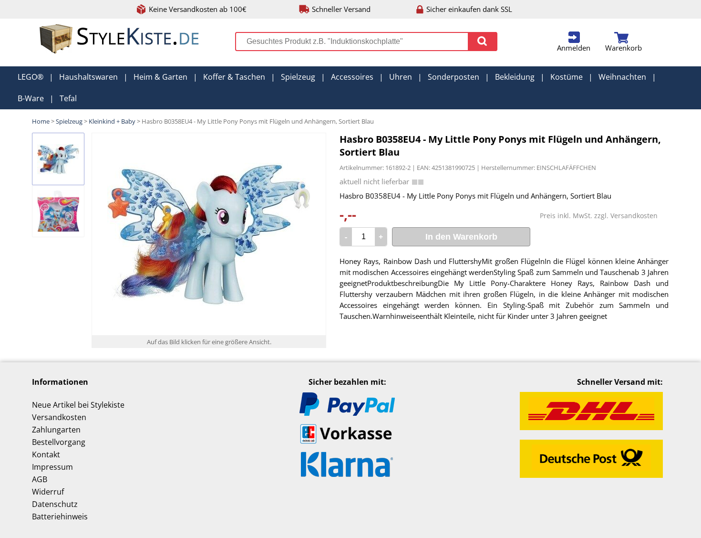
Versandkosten (634, 215)
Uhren (400, 77)
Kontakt (46, 454)
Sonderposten (453, 77)
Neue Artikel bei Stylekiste (78, 405)
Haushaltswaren (88, 77)
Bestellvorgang (58, 442)
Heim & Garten (160, 77)
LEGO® (30, 77)
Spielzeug (298, 77)
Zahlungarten (56, 429)
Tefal (68, 98)
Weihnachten (622, 77)
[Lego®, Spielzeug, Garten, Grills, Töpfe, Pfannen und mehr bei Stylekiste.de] (120, 51)
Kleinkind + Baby (112, 121)
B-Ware (31, 98)
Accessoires (352, 77)
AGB (39, 479)
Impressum (52, 467)
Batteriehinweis (60, 516)
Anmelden (573, 48)
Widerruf (48, 491)
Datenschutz (55, 504)
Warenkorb (623, 48)
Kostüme (566, 77)
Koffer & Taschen (234, 77)
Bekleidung (515, 77)
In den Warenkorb (461, 237)
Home (41, 121)
